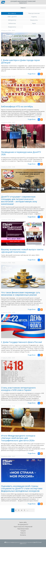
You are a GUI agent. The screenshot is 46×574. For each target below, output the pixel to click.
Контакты (23, 535)
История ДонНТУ (23, 524)
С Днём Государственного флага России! (21, 342)
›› (34, 510)
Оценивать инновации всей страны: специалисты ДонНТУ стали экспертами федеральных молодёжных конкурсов (21, 488)
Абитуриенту (12, 20)
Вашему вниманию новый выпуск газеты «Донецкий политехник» (22, 250)
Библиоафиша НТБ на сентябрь (17, 106)
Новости (23, 533)
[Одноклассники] (41, 74)
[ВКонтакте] (39, 74)
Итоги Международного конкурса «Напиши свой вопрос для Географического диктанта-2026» (18, 438)
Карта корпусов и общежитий (23, 526)
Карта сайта (23, 522)
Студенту (34, 16)
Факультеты (34, 20)
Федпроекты (12, 27)
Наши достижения (34, 13)
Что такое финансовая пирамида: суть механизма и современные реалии (20, 293)
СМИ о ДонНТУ (12, 16)
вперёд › (31, 510)
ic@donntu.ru (23, 543)
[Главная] (3, 2)
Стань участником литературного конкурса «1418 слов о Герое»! (18, 388)
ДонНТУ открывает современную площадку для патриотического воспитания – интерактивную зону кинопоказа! (19, 200)
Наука (34, 23)
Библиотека (12, 23)
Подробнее (32, 74)
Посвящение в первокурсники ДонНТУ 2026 (21, 153)
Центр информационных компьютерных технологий (20, 542)
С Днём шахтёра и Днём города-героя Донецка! (20, 61)
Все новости (15, 13)
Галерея (23, 531)
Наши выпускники (23, 529)
